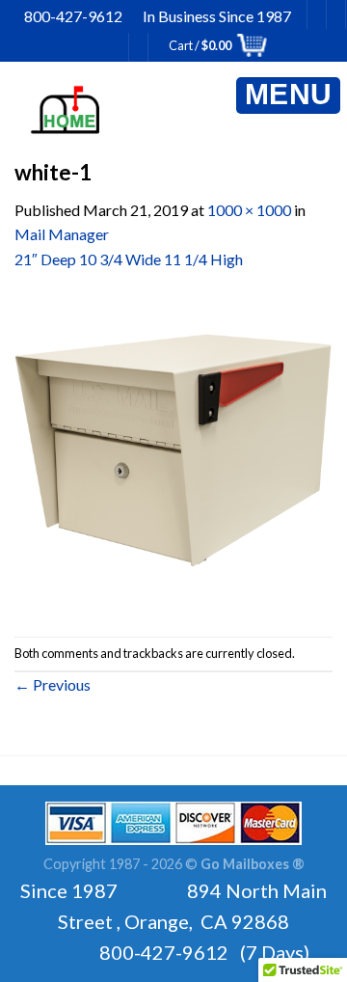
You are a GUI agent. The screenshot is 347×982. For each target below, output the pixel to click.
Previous (52, 684)
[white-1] (173, 452)
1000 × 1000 (249, 210)
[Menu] (288, 95)
